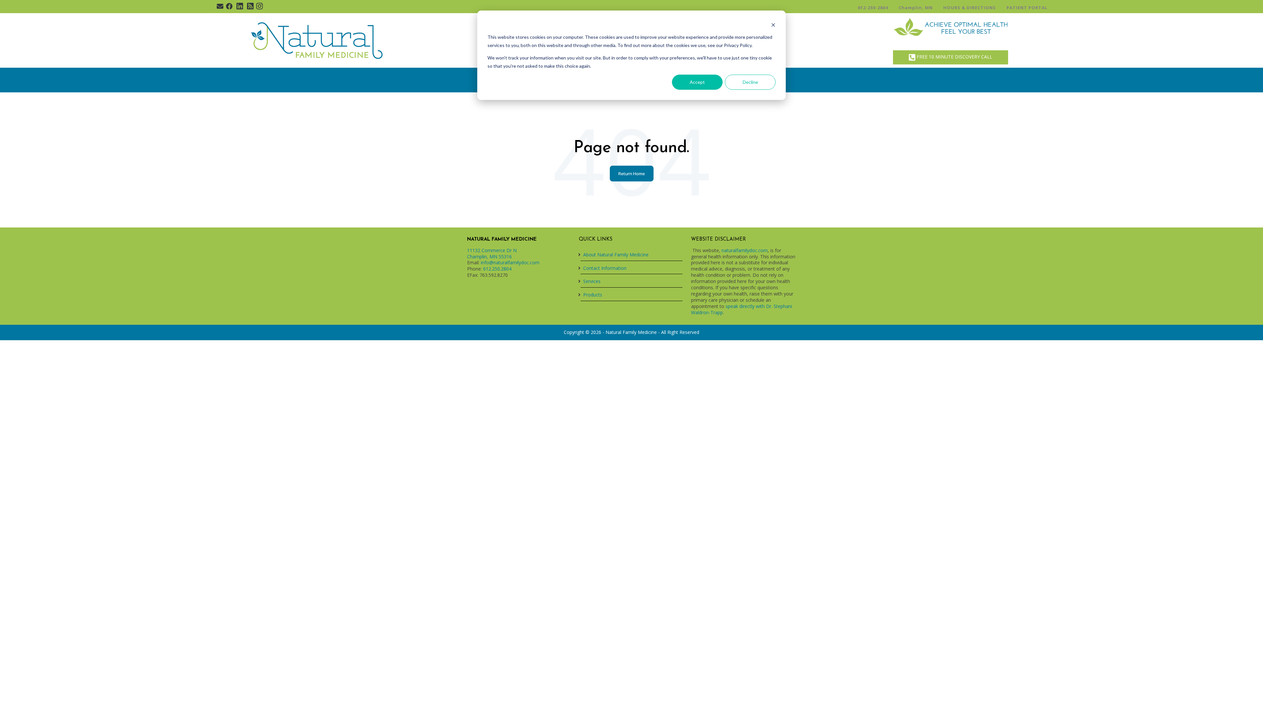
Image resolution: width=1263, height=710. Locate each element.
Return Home (631, 174)
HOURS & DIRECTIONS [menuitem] (969, 8)
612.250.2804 (497, 269)
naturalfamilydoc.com (745, 250)
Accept (697, 82)
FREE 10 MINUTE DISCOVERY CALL (953, 57)
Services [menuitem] (592, 281)
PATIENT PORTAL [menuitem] (1027, 8)
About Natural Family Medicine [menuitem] (616, 254)
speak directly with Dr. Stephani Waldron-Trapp (741, 309)
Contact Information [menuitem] (605, 268)
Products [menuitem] (592, 295)
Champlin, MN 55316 (489, 256)
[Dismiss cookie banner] (773, 25)
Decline (750, 82)
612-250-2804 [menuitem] (873, 8)
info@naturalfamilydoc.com (510, 262)
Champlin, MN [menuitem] (916, 8)
